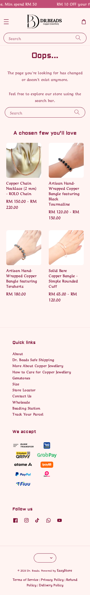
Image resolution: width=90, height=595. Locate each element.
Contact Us (22, 395)
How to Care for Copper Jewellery (41, 371)
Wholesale (21, 401)
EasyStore (64, 570)
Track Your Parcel (27, 413)
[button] (6, 21)
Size (15, 383)
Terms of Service (25, 579)
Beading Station (26, 407)
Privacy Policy (52, 579)
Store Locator (24, 389)
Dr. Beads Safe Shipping (33, 359)
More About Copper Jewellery (37, 365)
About (17, 353)
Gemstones (21, 377)
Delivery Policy (51, 584)
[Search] (78, 38)
